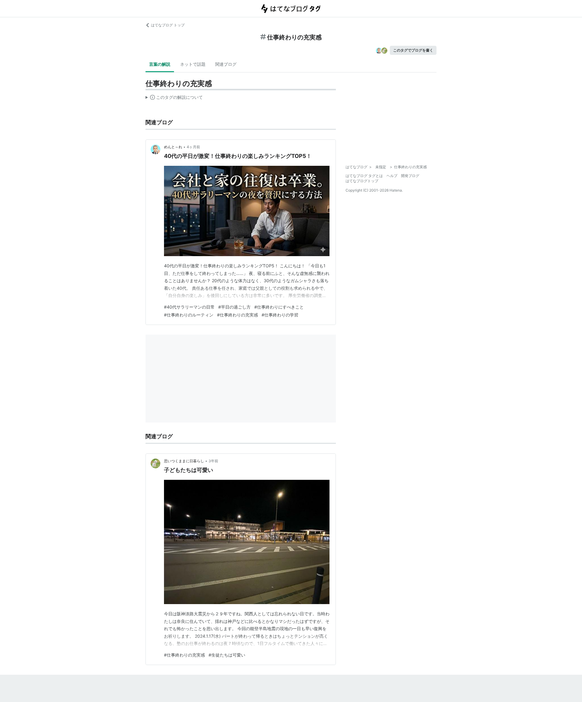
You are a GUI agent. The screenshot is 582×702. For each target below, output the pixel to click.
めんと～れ (173, 147)
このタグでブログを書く (413, 50)
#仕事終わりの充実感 (237, 314)
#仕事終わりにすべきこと (279, 306)
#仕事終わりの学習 (280, 314)
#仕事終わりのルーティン (188, 314)
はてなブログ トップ (168, 25)
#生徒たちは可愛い (227, 654)
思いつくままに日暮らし (184, 461)
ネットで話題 (193, 64)
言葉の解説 (159, 64)
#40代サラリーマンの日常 (189, 306)
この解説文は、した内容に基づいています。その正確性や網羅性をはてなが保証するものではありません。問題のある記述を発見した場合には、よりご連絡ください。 (174, 98)
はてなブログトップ (362, 181)
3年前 (213, 461)
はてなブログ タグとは (364, 175)
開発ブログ (410, 175)
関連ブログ (225, 64)
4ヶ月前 (193, 147)
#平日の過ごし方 (234, 306)
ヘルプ (391, 175)
